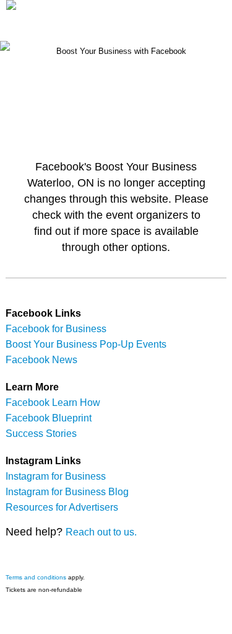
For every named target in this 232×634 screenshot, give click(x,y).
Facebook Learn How (53, 402)
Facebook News (41, 359)
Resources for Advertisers (62, 507)
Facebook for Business (56, 329)
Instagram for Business (56, 476)
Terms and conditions (36, 577)
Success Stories (41, 433)
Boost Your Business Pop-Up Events (86, 344)
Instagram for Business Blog (67, 492)
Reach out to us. (101, 532)
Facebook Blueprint (49, 418)
